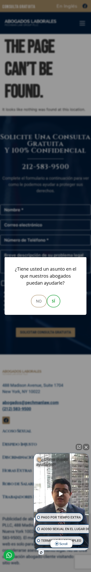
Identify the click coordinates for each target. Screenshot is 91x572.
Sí (53, 301)
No (39, 301)
